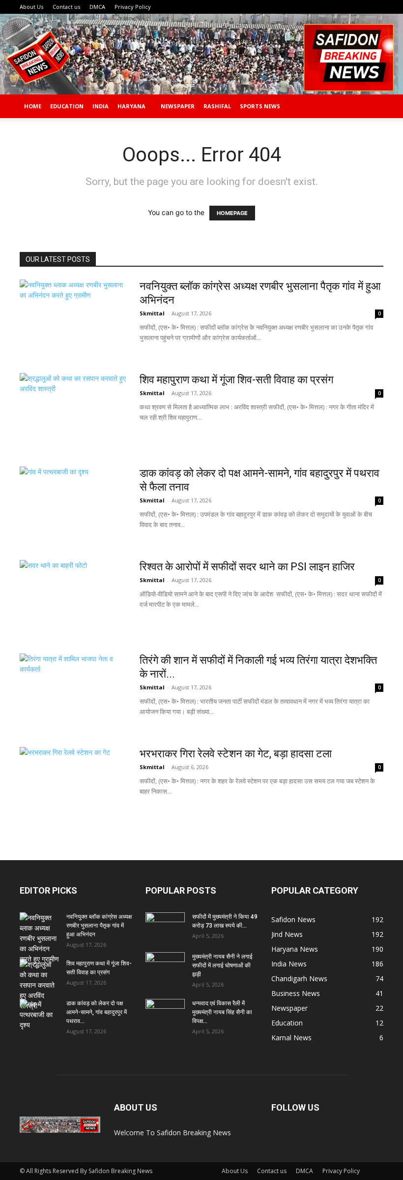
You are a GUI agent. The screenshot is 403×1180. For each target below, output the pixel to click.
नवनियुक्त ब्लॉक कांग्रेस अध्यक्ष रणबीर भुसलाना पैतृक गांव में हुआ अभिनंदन (99, 925)
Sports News (260, 106)
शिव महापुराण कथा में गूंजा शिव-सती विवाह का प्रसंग (236, 379)
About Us (31, 6)
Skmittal (152, 313)
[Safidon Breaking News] (201, 54)
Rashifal (217, 106)
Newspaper (178, 106)
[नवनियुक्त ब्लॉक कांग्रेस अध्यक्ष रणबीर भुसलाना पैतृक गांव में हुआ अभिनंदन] (73, 316)
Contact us (66, 6)
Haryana (131, 106)
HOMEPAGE (232, 213)
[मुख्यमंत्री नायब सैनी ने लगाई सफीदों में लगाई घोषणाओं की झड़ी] (165, 966)
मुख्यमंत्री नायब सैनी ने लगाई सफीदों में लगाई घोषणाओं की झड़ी (222, 965)
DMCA (97, 6)
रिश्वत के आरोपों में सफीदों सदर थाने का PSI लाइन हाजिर (247, 566)
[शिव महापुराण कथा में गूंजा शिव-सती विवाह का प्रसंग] (73, 410)
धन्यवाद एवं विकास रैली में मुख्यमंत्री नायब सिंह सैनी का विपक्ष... (222, 1012)
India (100, 106)
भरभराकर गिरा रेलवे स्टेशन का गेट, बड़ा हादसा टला (236, 753)
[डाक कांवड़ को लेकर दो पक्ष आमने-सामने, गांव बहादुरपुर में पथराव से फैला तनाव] (73, 503)
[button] (371, 106)
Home (32, 106)
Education (67, 106)
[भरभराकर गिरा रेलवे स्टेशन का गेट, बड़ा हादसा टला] (73, 784)
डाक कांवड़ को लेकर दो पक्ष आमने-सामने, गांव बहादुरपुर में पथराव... (96, 1012)
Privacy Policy (133, 6)
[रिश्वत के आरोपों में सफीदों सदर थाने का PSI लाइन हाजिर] (61, 597)
